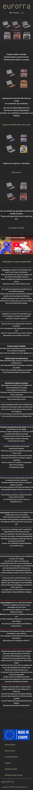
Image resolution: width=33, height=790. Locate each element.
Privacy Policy (10, 745)
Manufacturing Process (13, 775)
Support (8, 763)
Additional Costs (11, 769)
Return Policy (10, 751)
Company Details (11, 757)
